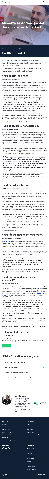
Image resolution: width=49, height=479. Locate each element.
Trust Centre (30, 429)
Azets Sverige (30, 458)
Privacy (28, 427)
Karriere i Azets (6, 429)
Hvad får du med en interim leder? (16, 373)
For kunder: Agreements (33, 435)
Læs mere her (6, 346)
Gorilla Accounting (31, 469)
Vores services (6, 427)
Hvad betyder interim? (12, 367)
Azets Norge (30, 453)
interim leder (6, 241)
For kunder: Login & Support (9, 440)
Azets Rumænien (31, 456)
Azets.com (29, 464)
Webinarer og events (7, 432)
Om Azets (4, 424)
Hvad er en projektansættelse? (14, 362)
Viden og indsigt (6, 435)
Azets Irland (30, 451)
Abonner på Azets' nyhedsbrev (10, 451)
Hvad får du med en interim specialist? (17, 378)
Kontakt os (5, 437)
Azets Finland (30, 448)
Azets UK (29, 461)
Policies (28, 424)
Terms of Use (30, 432)
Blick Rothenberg (31, 466)
